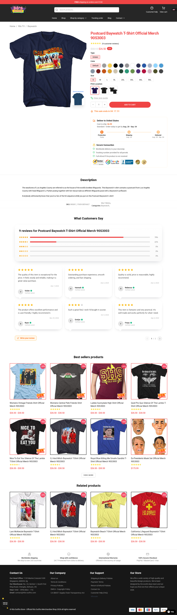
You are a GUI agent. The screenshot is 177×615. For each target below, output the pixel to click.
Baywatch (32, 26)
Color (93, 61)
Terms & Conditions (58, 582)
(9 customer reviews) (110, 44)
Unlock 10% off (5, 603)
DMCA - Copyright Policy (60, 589)
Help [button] (172, 612)
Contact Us (95, 589)
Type (93, 53)
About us (54, 578)
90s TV (21, 26)
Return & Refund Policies (101, 586)
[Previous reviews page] (147, 338)
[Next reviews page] (159, 338)
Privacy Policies (57, 586)
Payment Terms (97, 582)
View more (89, 475)
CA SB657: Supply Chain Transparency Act (67, 593)
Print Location (96, 84)
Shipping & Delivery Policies (101, 578)
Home (12, 26)
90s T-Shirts (105, 203)
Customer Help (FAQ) (99, 593)
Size (92, 76)
